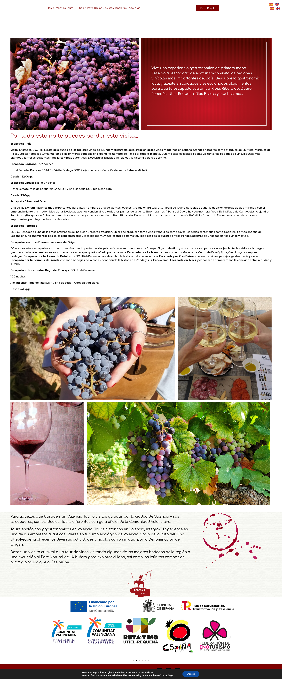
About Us (134, 8)
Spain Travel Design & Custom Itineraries (103, 8)
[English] (278, 8)
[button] (52, 637)
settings (168, 675)
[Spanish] (272, 8)
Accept (191, 673)
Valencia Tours (64, 8)
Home (50, 8)
